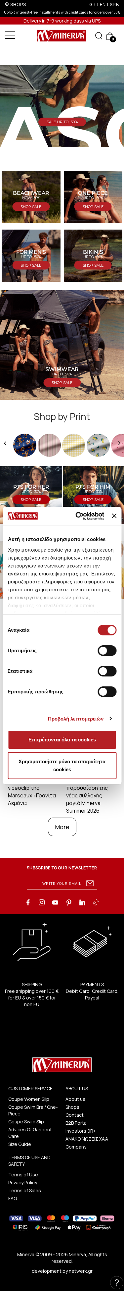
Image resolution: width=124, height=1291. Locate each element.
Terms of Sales (24, 1190)
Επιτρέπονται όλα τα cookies (62, 739)
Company (75, 1147)
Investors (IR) (80, 1131)
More (62, 827)
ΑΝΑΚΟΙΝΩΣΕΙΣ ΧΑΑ (86, 1139)
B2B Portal (76, 1123)
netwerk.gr (81, 1271)
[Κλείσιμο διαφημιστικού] (114, 515)
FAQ (12, 1198)
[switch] (107, 650)
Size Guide (19, 1144)
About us (75, 1099)
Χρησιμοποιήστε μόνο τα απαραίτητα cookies (62, 765)
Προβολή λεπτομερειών (76, 719)
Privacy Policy (22, 1182)
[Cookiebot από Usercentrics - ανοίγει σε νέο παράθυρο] (78, 516)
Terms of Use (23, 1174)
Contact (74, 1115)
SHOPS (18, 4)
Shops (72, 1107)
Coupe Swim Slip (26, 1121)
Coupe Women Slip (28, 1099)
